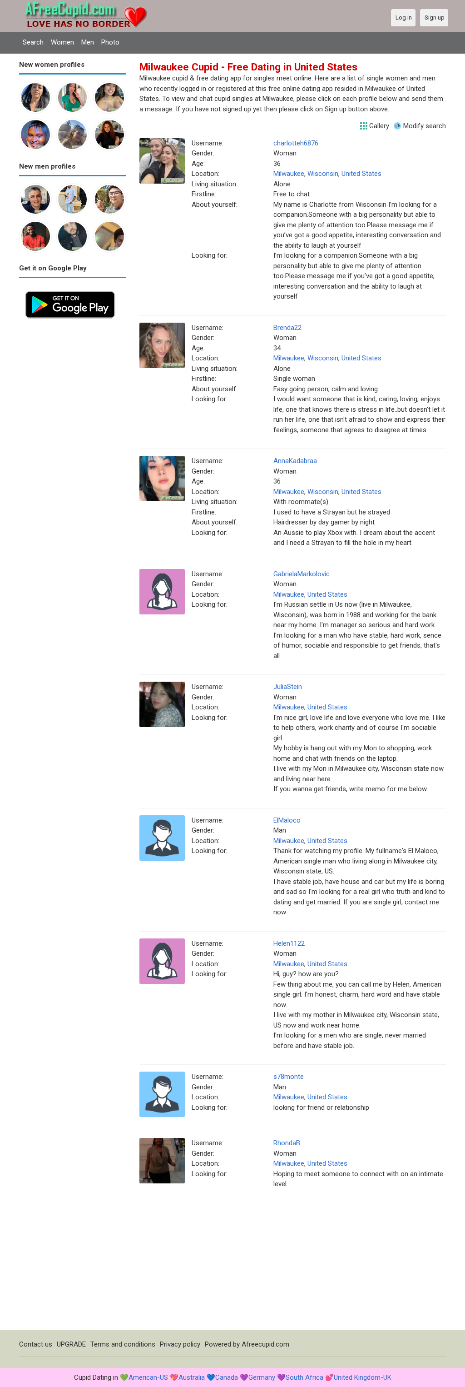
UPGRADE (71, 1344)
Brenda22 (287, 328)
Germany (261, 1377)
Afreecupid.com (265, 1344)
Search (33, 42)
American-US (148, 1377)
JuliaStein (287, 687)
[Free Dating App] (70, 290)
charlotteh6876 (295, 143)
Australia (191, 1377)
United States (361, 174)
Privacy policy (180, 1344)
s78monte (288, 1077)
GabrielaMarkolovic (301, 574)
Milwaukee (288, 174)
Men (87, 42)
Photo (110, 42)
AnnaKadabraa (295, 461)
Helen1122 (289, 943)
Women (62, 42)
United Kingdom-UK (362, 1377)
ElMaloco (287, 820)
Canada (226, 1377)
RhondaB (286, 1143)
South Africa (304, 1377)
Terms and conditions (122, 1344)
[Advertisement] (72, 460)
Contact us (35, 1344)
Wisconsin (322, 174)
